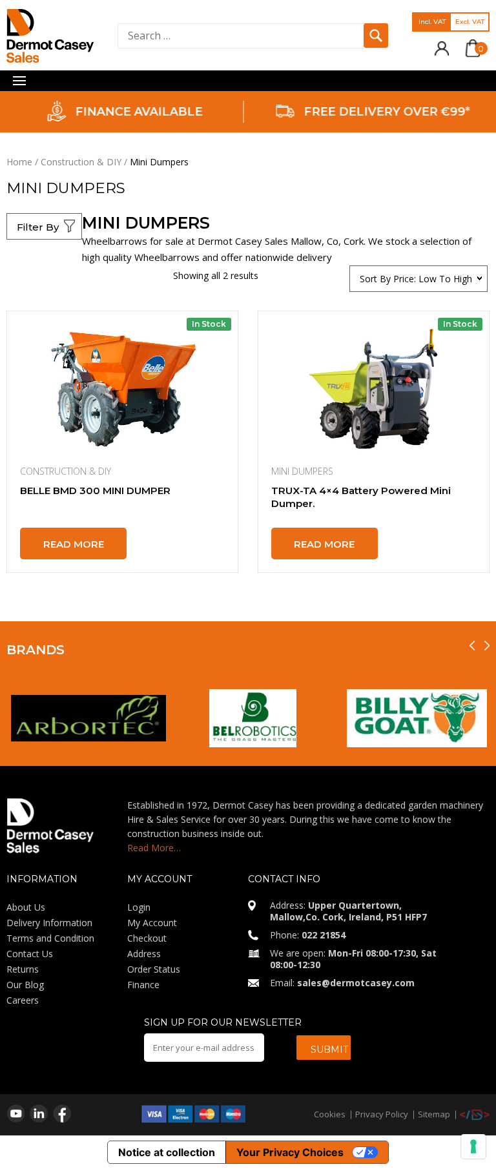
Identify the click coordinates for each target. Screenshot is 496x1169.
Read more (73, 544)
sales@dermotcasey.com (356, 983)
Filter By (38, 227)
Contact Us (29, 953)
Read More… (154, 848)
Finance (143, 984)
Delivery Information (49, 922)
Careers (22, 1000)
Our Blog (25, 984)
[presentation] (472, 645)
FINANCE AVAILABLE (138, 112)
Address (144, 953)
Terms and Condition (50, 938)
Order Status (153, 969)
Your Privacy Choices (290, 1152)
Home (19, 162)
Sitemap (434, 1114)
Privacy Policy (381, 1114)
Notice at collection (166, 1152)
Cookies (330, 1114)
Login (138, 907)
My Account (152, 922)
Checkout (147, 938)
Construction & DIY (81, 162)
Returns (22, 969)
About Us (25, 907)
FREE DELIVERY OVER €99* (386, 112)
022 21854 (324, 935)
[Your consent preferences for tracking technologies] (473, 1146)
